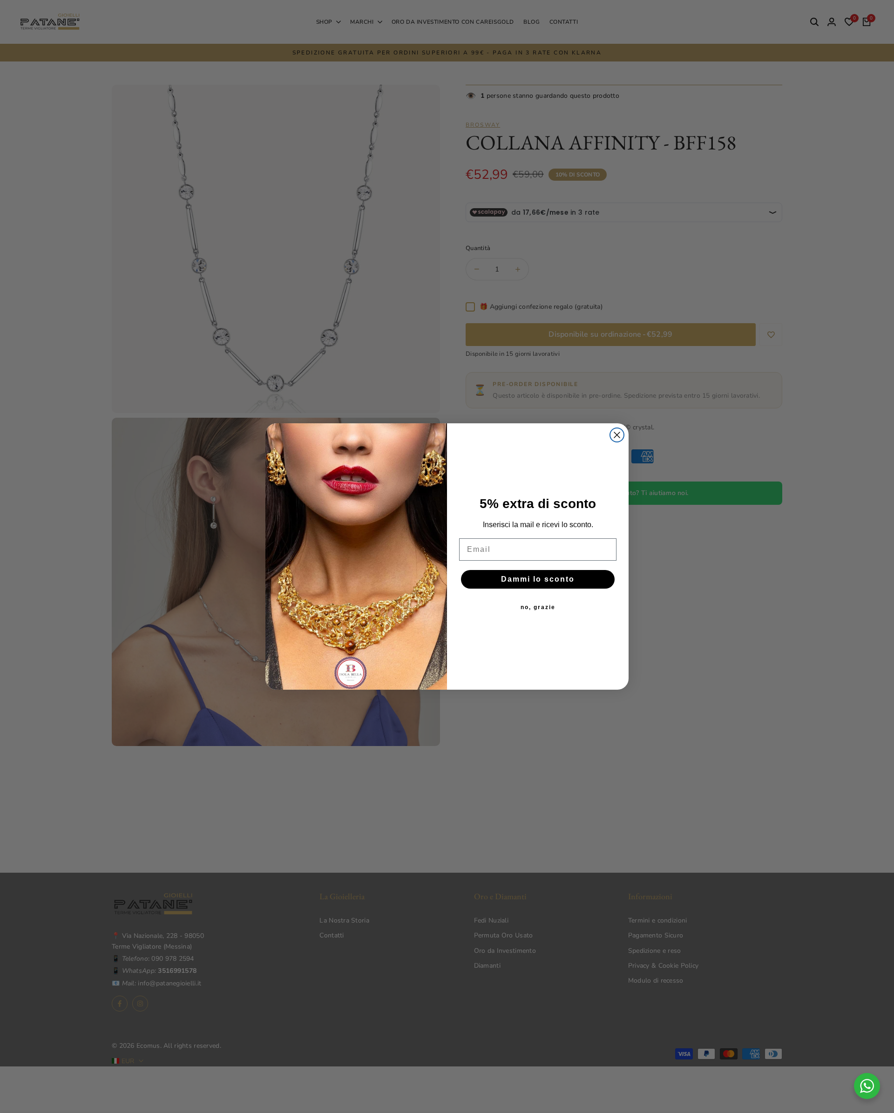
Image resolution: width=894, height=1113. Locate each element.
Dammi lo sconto (538, 579)
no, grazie (538, 607)
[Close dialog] (617, 435)
